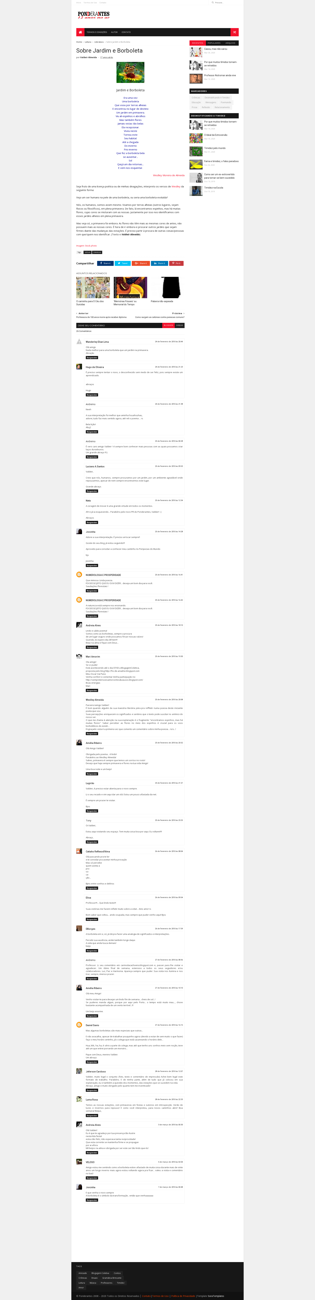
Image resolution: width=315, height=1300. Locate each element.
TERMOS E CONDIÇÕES (97, 32)
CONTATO (126, 32)
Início (78, 2)
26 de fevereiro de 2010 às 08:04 (169, 851)
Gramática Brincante (111, 1278)
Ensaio (95, 1278)
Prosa (194, 107)
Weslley (176, 186)
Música (93, 1282)
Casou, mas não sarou (215, 49)
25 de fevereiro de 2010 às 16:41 (169, 575)
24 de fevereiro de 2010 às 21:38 (169, 404)
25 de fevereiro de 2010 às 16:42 (169, 600)
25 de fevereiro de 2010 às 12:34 (169, 500)
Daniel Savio (92, 1025)
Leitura (88, 42)
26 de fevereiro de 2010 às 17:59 (169, 929)
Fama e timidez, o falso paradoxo (221, 161)
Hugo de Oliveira (95, 367)
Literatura (99, 42)
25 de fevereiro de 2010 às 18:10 (169, 625)
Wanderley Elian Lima (97, 342)
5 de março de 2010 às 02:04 (170, 1162)
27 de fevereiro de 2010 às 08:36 (169, 960)
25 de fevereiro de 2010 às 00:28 (169, 441)
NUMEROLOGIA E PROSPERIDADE (103, 575)
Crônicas (196, 97)
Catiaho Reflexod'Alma (98, 851)
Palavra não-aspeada (162, 301)
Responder (92, 357)
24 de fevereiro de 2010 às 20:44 (169, 342)
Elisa (88, 897)
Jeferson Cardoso (96, 1071)
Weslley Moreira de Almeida (169, 175)
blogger (168, 325)
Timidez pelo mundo (215, 148)
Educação (196, 102)
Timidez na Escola (213, 187)
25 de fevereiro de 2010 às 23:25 (169, 820)
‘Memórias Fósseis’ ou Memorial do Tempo (125, 303)
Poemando (226, 102)
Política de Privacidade (183, 1296)
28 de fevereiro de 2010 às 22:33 (169, 1099)
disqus (179, 325)
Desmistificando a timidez (217, 97)
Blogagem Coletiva (100, 1273)
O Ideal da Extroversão (215, 135)
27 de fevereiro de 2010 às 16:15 (169, 1025)
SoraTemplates (216, 1296)
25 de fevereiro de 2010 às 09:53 (169, 466)
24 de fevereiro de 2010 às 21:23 (169, 367)
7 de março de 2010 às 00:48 (170, 1187)
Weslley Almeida (95, 700)
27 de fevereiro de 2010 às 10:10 (169, 988)
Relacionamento (222, 107)
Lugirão (90, 783)
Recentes (197, 43)
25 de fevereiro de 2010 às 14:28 (169, 532)
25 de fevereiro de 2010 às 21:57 (169, 783)
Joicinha (90, 532)
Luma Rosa (92, 1099)
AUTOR (114, 32)
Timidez (120, 1282)
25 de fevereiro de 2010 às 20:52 (169, 743)
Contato (102, 2)
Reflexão (206, 107)
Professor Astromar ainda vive (220, 75)
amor (81, 1287)
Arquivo (230, 43)
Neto (88, 500)
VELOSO (90, 1162)
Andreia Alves (93, 625)
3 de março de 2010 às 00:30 (170, 1125)
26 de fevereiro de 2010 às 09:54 (169, 897)
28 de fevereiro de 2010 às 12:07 (169, 1071)
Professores (106, 1282)
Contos (117, 1273)
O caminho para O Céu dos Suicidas (90, 303)
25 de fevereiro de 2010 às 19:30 (169, 656)
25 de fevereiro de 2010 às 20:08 (169, 700)
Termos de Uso (90, 2)
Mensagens (211, 102)
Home (79, 42)
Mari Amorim (93, 656)
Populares (214, 43)
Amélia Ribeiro (94, 743)
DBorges (90, 929)
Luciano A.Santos (95, 466)
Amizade (83, 1273)
